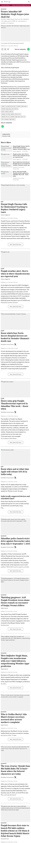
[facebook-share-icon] (2, 50)
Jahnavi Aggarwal (5, 215)
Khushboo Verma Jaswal (7, 344)
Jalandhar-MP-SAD (5, 116)
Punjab (3, 106)
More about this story (15, 244)
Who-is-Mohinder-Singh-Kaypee (8, 119)
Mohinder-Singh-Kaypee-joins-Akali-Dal (10, 108)
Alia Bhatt (14, 731)
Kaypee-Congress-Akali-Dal (7, 111)
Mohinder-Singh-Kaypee (22, 106)
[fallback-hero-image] (6, 148)
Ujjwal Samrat (4, 608)
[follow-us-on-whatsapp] (28, 49)
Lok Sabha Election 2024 (10, 106)
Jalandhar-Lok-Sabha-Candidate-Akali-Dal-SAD (11, 114)
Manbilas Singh (6, 136)
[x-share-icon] (5, 50)
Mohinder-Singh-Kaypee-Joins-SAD (18, 116)
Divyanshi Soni (5, 838)
